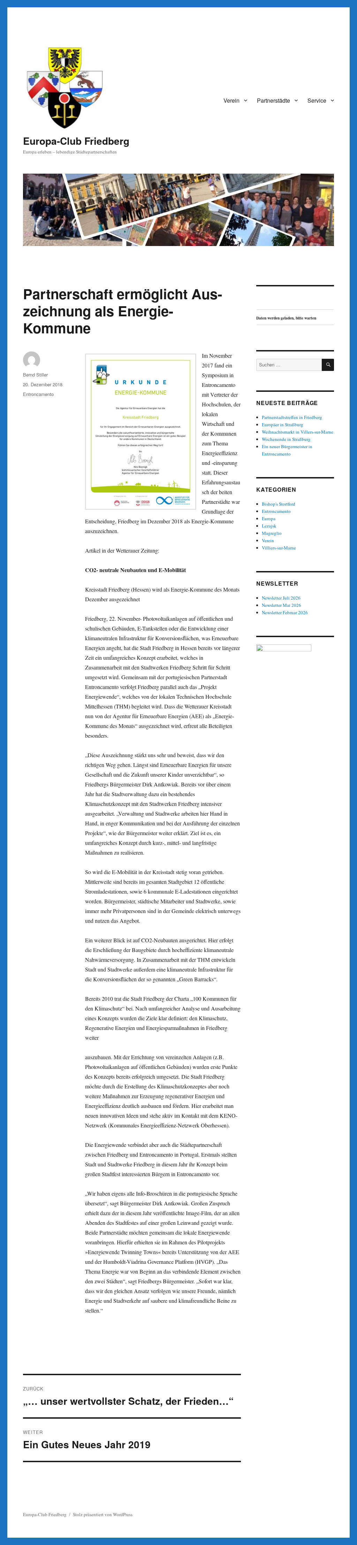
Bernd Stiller (35, 374)
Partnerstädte (273, 100)
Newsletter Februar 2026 (285, 612)
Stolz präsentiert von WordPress (102, 1514)
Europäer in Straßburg (282, 424)
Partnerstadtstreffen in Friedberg (292, 417)
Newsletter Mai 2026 (281, 605)
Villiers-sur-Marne (279, 548)
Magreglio (272, 533)
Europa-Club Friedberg (76, 141)
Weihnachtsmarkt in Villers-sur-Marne (297, 432)
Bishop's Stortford (278, 504)
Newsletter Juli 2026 (281, 598)
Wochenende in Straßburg (286, 439)
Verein (231, 100)
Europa (268, 518)
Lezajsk (269, 526)
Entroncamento (38, 394)
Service (316, 100)
